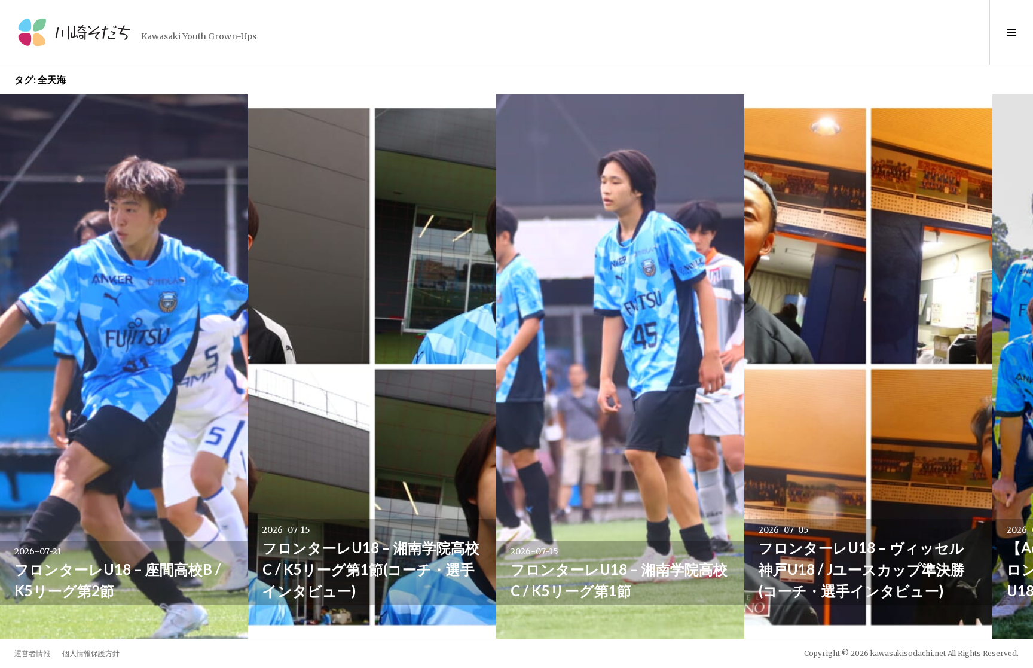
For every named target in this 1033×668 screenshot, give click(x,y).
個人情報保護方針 (91, 653)
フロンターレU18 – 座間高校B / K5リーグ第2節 (117, 579)
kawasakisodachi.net (908, 653)
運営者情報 (32, 653)
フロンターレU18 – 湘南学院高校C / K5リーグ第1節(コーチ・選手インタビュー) (370, 569)
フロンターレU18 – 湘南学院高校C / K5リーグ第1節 (619, 579)
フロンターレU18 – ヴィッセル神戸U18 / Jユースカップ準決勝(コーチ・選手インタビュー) (862, 569)
